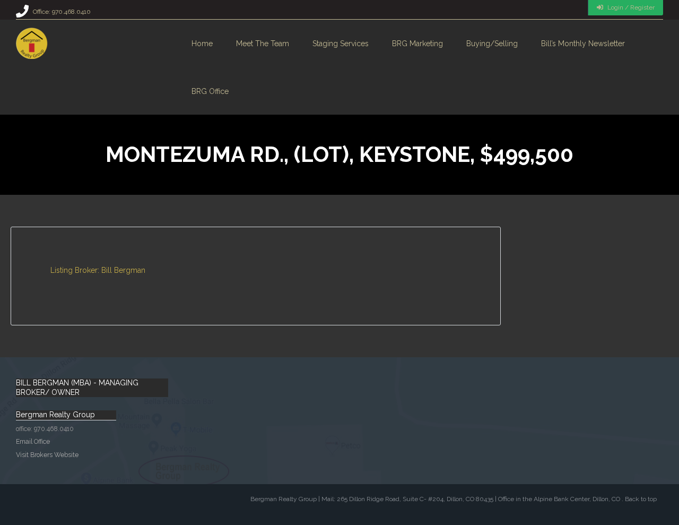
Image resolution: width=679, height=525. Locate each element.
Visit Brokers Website (47, 455)
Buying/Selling (492, 43)
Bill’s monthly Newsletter (583, 43)
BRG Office (210, 91)
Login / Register (630, 7)
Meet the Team (262, 43)
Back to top (641, 499)
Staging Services (340, 43)
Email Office (33, 441)
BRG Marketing (417, 43)
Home (202, 43)
